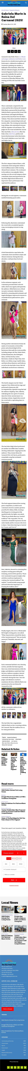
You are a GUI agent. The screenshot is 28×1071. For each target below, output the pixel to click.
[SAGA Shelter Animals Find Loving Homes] (7, 909)
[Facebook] (8, 51)
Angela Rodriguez (12, 737)
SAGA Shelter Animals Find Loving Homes (5, 918)
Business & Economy (6, 808)
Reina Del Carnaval (7, 745)
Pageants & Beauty (14, 10)
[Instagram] (11, 1067)
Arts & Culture (5, 10)
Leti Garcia (14, 741)
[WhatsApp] (19, 51)
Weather (3, 795)
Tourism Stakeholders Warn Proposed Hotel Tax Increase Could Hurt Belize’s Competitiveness (13, 811)
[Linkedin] (15, 1067)
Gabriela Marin (6, 741)
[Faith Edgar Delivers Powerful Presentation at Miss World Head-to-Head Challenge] (23, 754)
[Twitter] (12, 51)
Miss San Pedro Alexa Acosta (10, 743)
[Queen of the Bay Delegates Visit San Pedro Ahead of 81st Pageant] (14, 754)
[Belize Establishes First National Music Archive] (4, 754)
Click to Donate (7, 1009)
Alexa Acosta (15, 132)
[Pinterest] (15, 51)
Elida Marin (18, 739)
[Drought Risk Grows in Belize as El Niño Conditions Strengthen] (20, 909)
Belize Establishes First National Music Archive (4, 761)
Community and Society (7, 788)
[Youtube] (25, 1067)
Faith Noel (12, 134)
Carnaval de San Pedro (8, 739)
